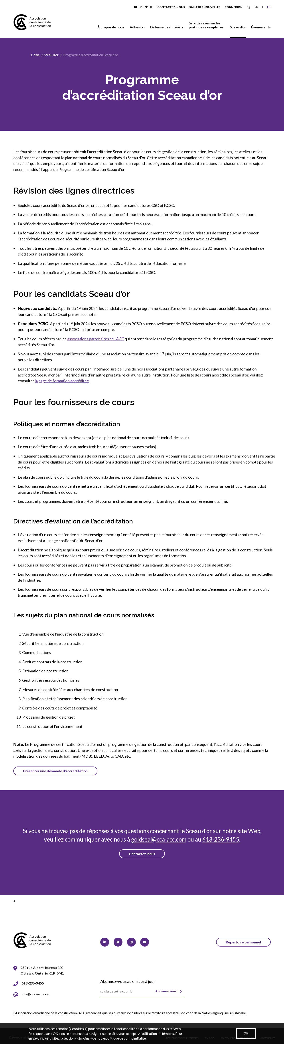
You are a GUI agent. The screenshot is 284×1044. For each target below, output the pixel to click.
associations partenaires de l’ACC (95, 338)
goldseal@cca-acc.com (158, 839)
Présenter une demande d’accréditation (55, 771)
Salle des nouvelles (204, 7)
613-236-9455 (220, 839)
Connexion (234, 7)
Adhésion (137, 27)
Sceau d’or (238, 27)
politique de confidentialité (125, 1038)
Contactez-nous (171, 7)
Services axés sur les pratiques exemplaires (206, 25)
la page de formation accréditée (62, 380)
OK (246, 1033)
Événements (261, 27)
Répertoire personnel (243, 942)
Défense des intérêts (166, 27)
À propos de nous (110, 27)
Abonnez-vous (165, 991)
